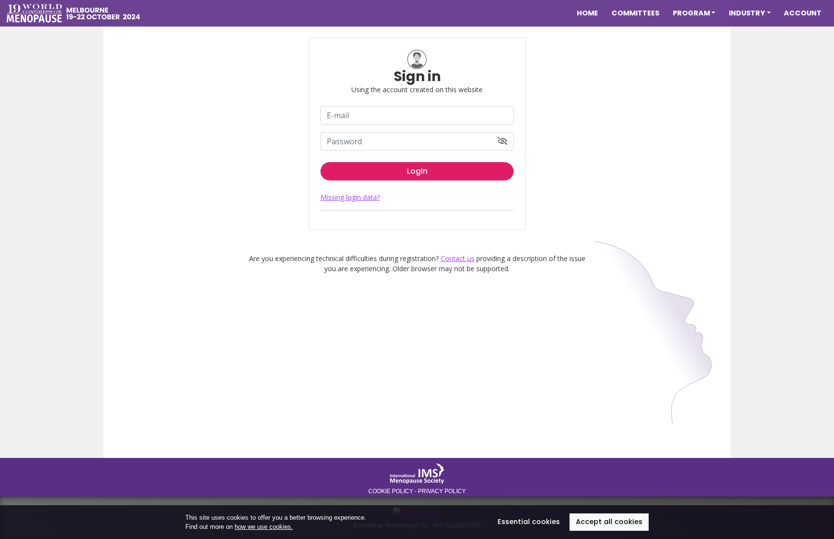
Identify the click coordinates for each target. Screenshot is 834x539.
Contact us (457, 258)
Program (691, 13)
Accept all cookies (609, 521)
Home (587, 13)
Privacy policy (442, 491)
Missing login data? (350, 197)
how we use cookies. (264, 526)
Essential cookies (529, 521)
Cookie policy (390, 491)
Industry (747, 13)
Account (802, 13)
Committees (635, 13)
